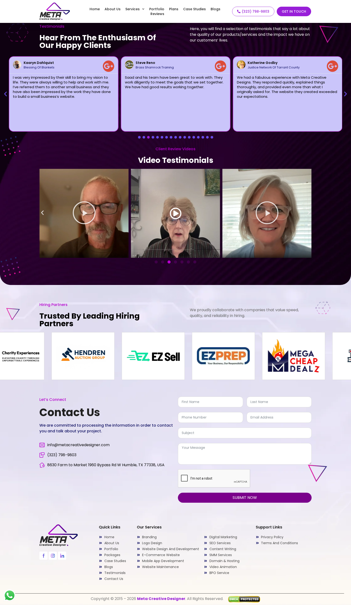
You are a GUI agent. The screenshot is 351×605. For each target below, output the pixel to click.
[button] (5, 94)
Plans (173, 9)
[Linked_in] (62, 556)
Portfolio (156, 9)
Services (132, 9)
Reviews (157, 13)
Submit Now (245, 497)
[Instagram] (53, 556)
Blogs (215, 9)
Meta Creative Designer (161, 598)
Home (95, 9)
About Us (113, 9)
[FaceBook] (43, 556)
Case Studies (194, 9)
